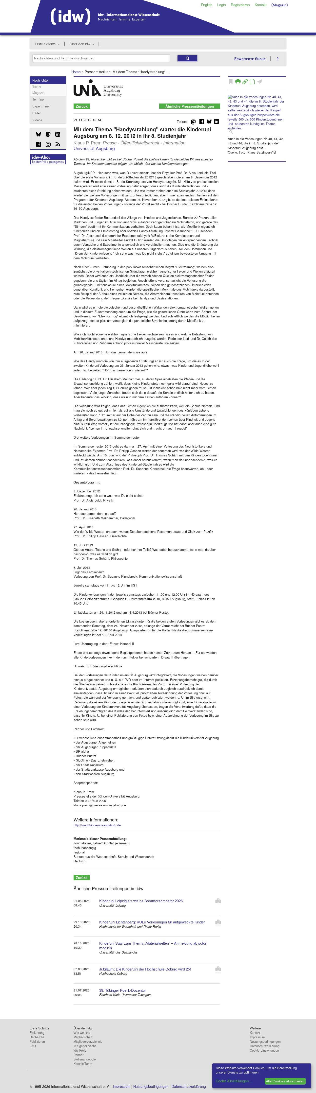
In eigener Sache (85, 1046)
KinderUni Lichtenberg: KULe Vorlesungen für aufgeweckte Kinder (152, 921)
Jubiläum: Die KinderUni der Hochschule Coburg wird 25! (145, 969)
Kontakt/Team (83, 1063)
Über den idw (80, 43)
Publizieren (37, 1041)
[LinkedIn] (56, 134)
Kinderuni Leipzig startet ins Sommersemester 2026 (141, 900)
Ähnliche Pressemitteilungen (189, 106)
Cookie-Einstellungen (264, 1050)
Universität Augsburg (94, 148)
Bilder (36, 113)
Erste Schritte (45, 43)
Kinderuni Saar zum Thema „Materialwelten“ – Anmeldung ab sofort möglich (153, 945)
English (206, 4)
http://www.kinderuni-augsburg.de (97, 825)
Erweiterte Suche (250, 58)
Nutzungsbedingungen (265, 1041)
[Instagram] (46, 144)
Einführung (37, 1032)
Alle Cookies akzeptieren (285, 1081)
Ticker (36, 86)
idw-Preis (80, 1050)
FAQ (33, 1046)
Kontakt (261, 4)
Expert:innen (41, 106)
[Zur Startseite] (132, 30)
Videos (37, 120)
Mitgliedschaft (83, 1037)
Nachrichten (40, 80)
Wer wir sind (82, 1032)
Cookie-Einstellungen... (234, 1081)
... (265, 147)
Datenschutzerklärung (264, 1046)
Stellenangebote (85, 1059)
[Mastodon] (46, 134)
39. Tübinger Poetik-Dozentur (122, 990)
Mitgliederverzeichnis (88, 1041)
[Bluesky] (36, 134)
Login (221, 4)
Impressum (257, 1037)
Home (76, 71)
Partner (78, 1055)
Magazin (38, 92)
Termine (38, 99)
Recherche (37, 1037)
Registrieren (240, 4)
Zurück (82, 106)
